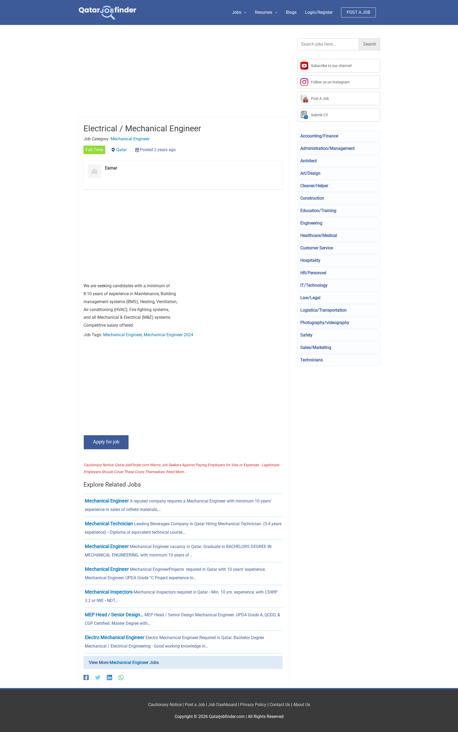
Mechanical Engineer (130, 138)
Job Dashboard (222, 704)
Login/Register (319, 12)
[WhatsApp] (121, 677)
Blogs (291, 12)
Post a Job (195, 704)
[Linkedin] (109, 677)
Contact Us (280, 704)
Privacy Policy (253, 704)
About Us (301, 704)
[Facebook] (86, 677)
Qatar (121, 149)
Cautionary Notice (165, 704)
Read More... (176, 472)
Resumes (263, 12)
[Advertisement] (183, 78)
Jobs (236, 12)
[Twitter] (97, 677)
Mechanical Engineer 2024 (168, 334)
